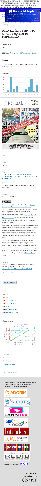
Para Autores (7, 361)
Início (3, 15)
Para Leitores (7, 358)
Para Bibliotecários (9, 364)
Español (7, 297)
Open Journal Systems (10, 373)
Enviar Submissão (9, 282)
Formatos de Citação (9, 273)
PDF (6, 155)
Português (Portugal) (11, 312)
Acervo (10, 15)
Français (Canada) (10, 300)
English (7, 294)
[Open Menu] (2, 10)
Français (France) (10, 303)
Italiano (7, 306)
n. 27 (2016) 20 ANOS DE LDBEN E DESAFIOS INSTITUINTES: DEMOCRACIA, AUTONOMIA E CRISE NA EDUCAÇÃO (20, 18)
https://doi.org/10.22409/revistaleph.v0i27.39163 (21, 53)
